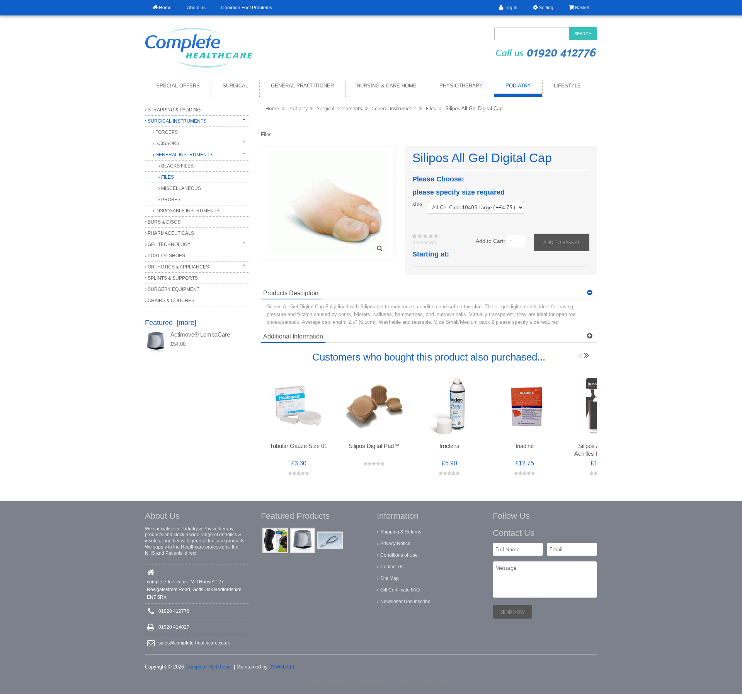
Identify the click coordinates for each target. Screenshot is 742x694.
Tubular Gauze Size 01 (298, 446)
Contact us (436, 682)
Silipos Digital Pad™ (374, 446)
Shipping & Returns (400, 532)
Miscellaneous (180, 188)
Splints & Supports (172, 278)
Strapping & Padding (173, 110)
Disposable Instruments (187, 211)
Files (167, 177)
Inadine (525, 446)
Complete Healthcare (209, 667)
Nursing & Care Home (387, 86)
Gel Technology (168, 244)
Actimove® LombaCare (200, 335)
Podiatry (518, 86)
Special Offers (178, 86)
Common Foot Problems (246, 7)
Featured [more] (170, 322)
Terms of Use (370, 682)
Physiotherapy (461, 86)
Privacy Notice (395, 543)
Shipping (404, 682)
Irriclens (449, 446)
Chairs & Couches (170, 300)
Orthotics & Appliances (177, 267)
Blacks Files (177, 166)
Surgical (235, 86)
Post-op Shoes (165, 255)
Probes (170, 199)
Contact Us (391, 566)
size (417, 204)
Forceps (166, 132)
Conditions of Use (399, 555)
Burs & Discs (163, 222)
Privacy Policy (329, 682)
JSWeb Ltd (281, 667)
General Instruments (183, 154)
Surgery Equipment (172, 289)
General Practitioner (302, 86)
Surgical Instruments (176, 121)
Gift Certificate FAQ (400, 590)
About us (196, 7)
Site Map (389, 578)
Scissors (166, 143)
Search (583, 33)
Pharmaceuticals (170, 233)
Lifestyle (567, 86)
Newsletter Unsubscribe (405, 601)
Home (272, 108)
